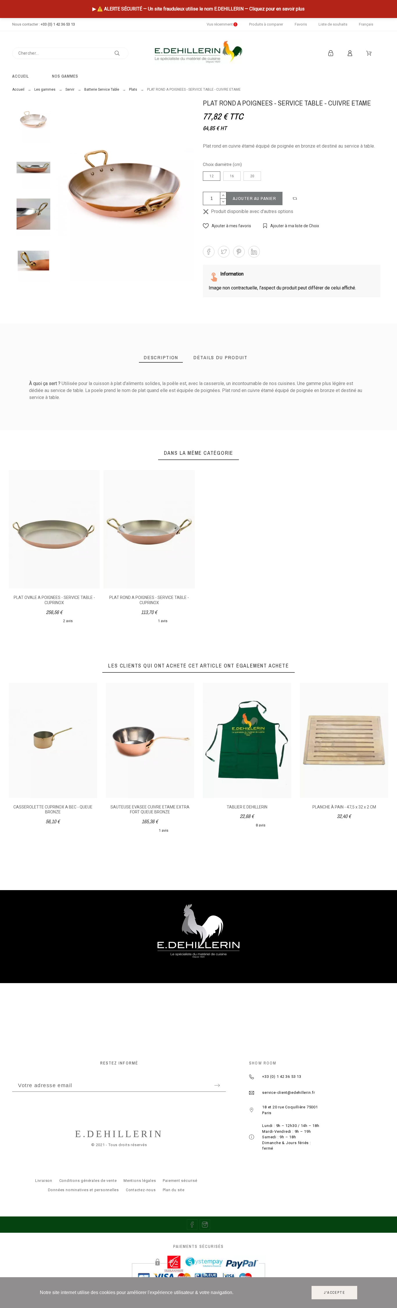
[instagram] (205, 1224)
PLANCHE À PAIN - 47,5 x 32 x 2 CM (344, 807)
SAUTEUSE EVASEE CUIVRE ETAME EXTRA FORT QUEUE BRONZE (149, 810)
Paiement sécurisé (180, 1180)
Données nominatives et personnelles (83, 1190)
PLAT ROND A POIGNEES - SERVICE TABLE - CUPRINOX (149, 600)
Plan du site (174, 1190)
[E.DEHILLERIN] (198, 53)
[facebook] (192, 1224)
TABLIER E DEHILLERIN (247, 807)
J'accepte (334, 1292)
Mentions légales (140, 1180)
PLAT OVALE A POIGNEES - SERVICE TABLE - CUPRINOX (54, 600)
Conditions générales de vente (88, 1180)
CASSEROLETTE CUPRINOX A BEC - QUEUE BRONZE (52, 810)
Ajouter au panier (254, 198)
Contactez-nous (141, 1190)
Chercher (121, 53)
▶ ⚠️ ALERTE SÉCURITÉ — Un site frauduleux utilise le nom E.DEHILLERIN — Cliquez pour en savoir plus (198, 9)
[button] (295, 198)
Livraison (43, 1180)
